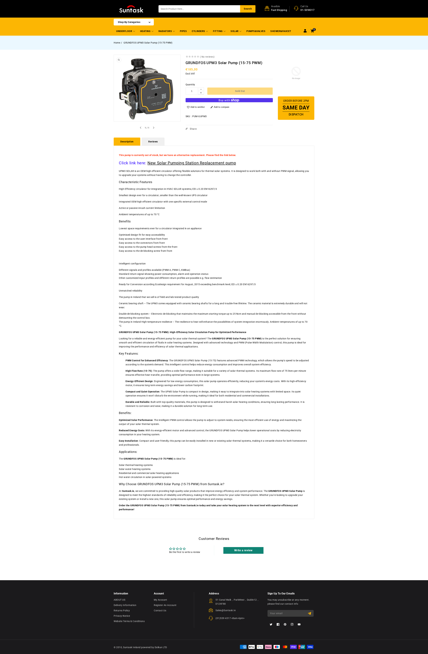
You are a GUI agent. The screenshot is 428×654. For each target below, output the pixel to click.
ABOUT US (119, 599)
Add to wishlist (197, 107)
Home (117, 42)
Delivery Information (125, 605)
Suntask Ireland (132, 647)
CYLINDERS (199, 31)
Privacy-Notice (122, 616)
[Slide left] (141, 128)
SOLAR (235, 31)
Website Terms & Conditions (129, 621)
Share (193, 129)
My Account (160, 599)
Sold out (240, 91)
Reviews (153, 141)
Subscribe (310, 613)
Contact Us (160, 610)
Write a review (243, 550)
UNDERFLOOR (124, 31)
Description (127, 141)
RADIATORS (165, 31)
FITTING (218, 31)
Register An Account (165, 605)
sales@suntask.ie (226, 610)
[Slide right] (153, 128)
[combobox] (206, 9)
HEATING (145, 31)
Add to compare (221, 107)
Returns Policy (122, 610)
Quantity (190, 84)
